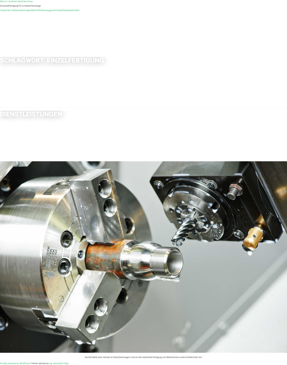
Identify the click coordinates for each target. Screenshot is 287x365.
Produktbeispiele (64, 10)
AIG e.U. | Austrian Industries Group (16, 1)
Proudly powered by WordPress (15, 363)
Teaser (3, 10)
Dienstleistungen (23, 10)
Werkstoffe (36, 10)
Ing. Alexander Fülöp (58, 363)
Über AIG (10, 10)
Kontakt (76, 10)
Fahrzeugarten (49, 10)
